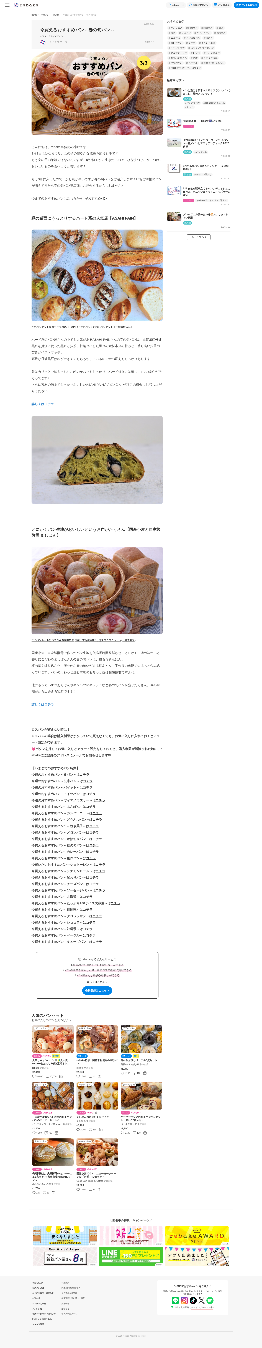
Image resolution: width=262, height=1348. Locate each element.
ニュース (188, 126)
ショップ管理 (38, 1324)
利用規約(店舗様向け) (71, 1288)
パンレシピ (37, 1309)
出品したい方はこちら (38, 1319)
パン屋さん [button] (224, 5)
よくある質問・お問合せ (38, 1293)
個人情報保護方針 (69, 1293)
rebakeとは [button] (178, 5)
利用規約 (65, 1283)
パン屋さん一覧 (38, 1303)
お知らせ (36, 1298)
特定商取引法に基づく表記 (73, 1298)
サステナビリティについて (38, 1314)
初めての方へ (38, 1283)
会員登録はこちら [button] (96, 990)
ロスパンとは (38, 1288)
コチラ (84, 774)
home (34, 15)
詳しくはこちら (96, 981)
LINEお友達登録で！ (194, 1307)
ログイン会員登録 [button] (246, 5)
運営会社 (65, 1309)
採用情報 (65, 1303)
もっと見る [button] (198, 237)
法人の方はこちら (69, 1314)
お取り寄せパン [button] (200, 5)
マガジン (45, 15)
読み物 (56, 15)
